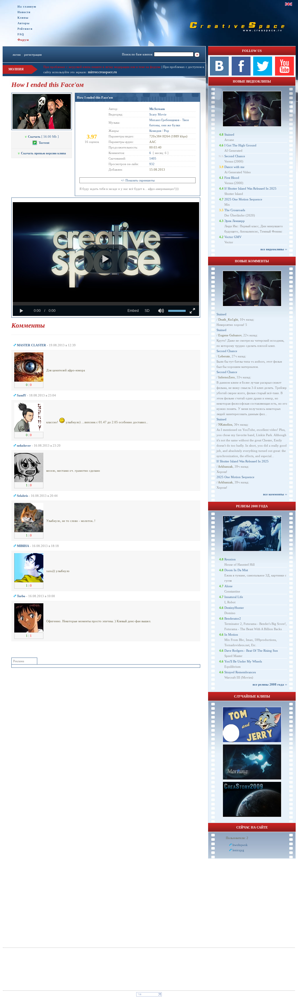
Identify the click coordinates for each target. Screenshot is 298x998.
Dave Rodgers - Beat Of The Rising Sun (251, 650)
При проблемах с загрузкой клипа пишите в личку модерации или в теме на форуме (102, 67)
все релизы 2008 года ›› (270, 684)
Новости (24, 12)
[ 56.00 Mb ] (43, 136)
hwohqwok (240, 845)
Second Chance (234, 156)
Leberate (224, 356)
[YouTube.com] (284, 74)
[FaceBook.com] (241, 74)
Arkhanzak (225, 466)
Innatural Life (233, 597)
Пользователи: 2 (237, 838)
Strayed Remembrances (240, 672)
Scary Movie (157, 114)
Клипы (23, 17)
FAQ (20, 34)
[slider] (106, 303)
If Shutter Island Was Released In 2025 (250, 188)
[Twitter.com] (262, 74)
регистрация (33, 54)
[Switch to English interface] (288, 4)
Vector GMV (233, 237)
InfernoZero (226, 377)
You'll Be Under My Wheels (243, 661)
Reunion (230, 559)
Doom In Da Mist (236, 570)
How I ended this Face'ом (95, 97)
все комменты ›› (275, 494)
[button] (105, 259)
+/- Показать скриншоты (138, 180)
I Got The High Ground (240, 145)
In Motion (231, 634)
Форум (23, 39)
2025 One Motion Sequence (243, 199)
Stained (229, 134)
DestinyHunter (234, 607)
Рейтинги (25, 28)
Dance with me (234, 167)
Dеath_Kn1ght (228, 319)
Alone (228, 586)
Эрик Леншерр (234, 221)
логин (17, 54)
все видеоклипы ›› (273, 249)
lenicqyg (238, 850)
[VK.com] (219, 74)
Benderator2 (232, 618)
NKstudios (225, 424)
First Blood (231, 177)
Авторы (23, 23)
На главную (26, 6)
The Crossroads (234, 210)
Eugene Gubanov (230, 335)
